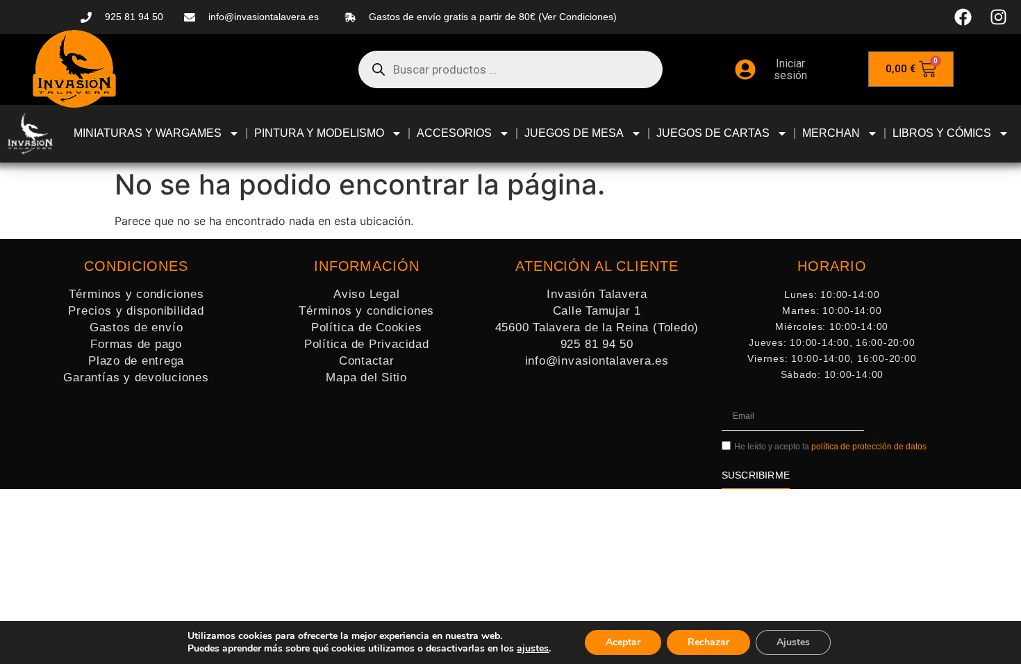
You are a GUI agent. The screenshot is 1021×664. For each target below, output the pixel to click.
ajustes (533, 648)
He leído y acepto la (830, 447)
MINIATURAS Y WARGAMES (148, 133)
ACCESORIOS (454, 133)
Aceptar (623, 642)
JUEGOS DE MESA (574, 133)
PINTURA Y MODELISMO (319, 133)
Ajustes (793, 642)
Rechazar (708, 642)
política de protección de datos (869, 447)
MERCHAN (831, 133)
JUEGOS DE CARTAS (713, 133)
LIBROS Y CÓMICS (942, 133)
